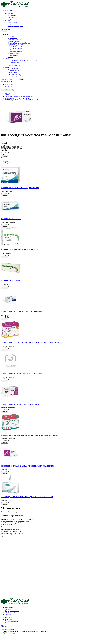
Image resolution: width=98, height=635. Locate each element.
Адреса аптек (9, 10)
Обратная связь (13, 19)
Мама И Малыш (13, 72)
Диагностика (12, 38)
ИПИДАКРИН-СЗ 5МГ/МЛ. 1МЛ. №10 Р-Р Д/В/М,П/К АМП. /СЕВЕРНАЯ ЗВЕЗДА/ (30, 435)
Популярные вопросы (15, 26)
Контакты (11, 17)
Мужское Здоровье (14, 74)
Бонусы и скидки (10, 612)
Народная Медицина (15, 51)
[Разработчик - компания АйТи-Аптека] (8, 633)
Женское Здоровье (14, 71)
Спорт (10, 57)
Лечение (7, 58)
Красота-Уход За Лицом (16, 46)
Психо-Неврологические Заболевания (17, 98)
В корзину (4, 156)
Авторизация (9, 86)
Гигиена (11, 36)
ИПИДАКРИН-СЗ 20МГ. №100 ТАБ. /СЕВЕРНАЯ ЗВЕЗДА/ (21, 373)
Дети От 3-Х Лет (13, 69)
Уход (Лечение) (13, 64)
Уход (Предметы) (14, 65)
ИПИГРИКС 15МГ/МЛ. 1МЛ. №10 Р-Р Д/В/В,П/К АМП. (20, 249)
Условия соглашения (11, 621)
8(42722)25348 (5, 29)
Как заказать (12, 22)
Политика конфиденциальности (15, 623)
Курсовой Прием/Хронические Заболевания (22, 60)
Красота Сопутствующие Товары (19, 43)
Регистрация (9, 84)
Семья (7, 67)
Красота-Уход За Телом (15, 48)
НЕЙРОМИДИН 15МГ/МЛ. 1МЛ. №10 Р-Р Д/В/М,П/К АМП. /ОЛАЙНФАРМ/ (27, 466)
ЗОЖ (6, 34)
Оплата (10, 24)
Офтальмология (13, 53)
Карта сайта (8, 614)
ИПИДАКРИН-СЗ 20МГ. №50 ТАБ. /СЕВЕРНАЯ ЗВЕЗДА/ (21, 404)
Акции (7, 12)
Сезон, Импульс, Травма (16, 76)
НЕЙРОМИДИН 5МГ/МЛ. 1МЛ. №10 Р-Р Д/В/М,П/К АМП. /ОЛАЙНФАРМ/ (27, 497)
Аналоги (7, 161)
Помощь (7, 20)
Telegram (3, 626)
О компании (9, 14)
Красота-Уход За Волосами (17, 45)
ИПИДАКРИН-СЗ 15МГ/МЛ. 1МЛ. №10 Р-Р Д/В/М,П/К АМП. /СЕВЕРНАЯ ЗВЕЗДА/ (30, 342)
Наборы (11, 50)
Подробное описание (11, 163)
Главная (7, 93)
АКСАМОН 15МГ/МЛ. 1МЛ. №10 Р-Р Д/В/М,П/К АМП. (20, 188)
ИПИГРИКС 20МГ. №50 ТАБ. (11, 280)
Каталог (4, 31)
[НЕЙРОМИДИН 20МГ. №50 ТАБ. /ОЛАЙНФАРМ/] (19, 130)
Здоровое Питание (14, 39)
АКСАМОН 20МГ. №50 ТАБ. (11, 219)
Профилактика (13, 55)
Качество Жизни (13, 41)
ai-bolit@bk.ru (9, 619)
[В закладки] (1, 140)
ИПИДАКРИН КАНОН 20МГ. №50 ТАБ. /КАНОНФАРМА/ (21, 311)
